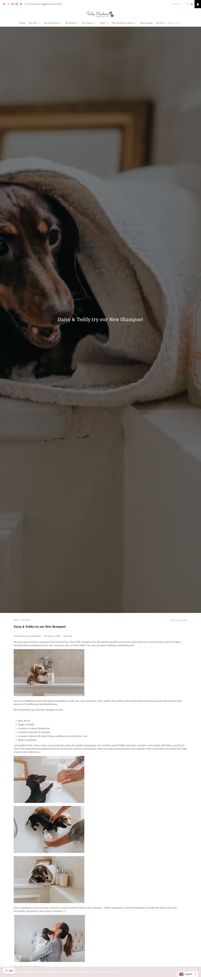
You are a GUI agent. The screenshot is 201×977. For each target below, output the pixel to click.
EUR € (176, 4)
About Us (173, 23)
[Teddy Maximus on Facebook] (9, 4)
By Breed (71, 23)
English (188, 974)
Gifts (102, 23)
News (28, 620)
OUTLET (160, 23)
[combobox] (187, 974)
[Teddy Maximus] (100, 14)
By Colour (87, 23)
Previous (175, 620)
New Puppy (146, 23)
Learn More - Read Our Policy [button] (104, 971)
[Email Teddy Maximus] (21, 4)
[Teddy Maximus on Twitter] (5, 4)
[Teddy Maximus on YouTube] (13, 4)
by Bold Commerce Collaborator (27, 636)
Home (22, 23)
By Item (33, 23)
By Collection (51, 23)
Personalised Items (122, 23)
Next (184, 620)
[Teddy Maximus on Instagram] (17, 4)
